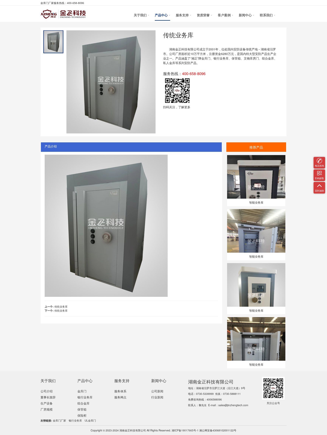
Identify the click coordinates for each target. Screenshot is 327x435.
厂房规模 (46, 409)
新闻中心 (245, 15)
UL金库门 (90, 420)
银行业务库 (85, 397)
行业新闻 (157, 397)
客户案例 (224, 15)
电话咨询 (319, 159)
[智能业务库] (256, 157)
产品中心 (161, 15)
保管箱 (81, 409)
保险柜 (81, 415)
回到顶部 (319, 184)
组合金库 (83, 403)
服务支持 (182, 15)
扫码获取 (319, 171)
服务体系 (120, 391)
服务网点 (120, 397)
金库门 (205, 58)
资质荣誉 (203, 15)
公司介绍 (46, 391)
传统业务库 (61, 306)
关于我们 (140, 15)
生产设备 (46, 403)
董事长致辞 (48, 397)
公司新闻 (157, 391)
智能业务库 (256, 202)
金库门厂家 (59, 420)
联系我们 (266, 15)
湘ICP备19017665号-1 (185, 430)
